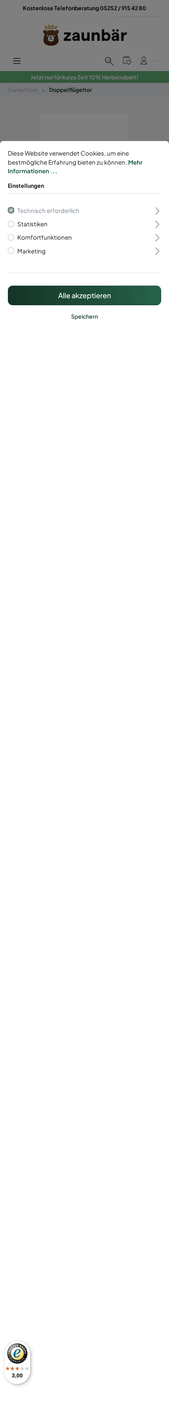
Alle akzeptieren (84, 295)
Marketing (31, 251)
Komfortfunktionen (44, 237)
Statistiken (32, 223)
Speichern (84, 316)
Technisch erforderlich (48, 210)
